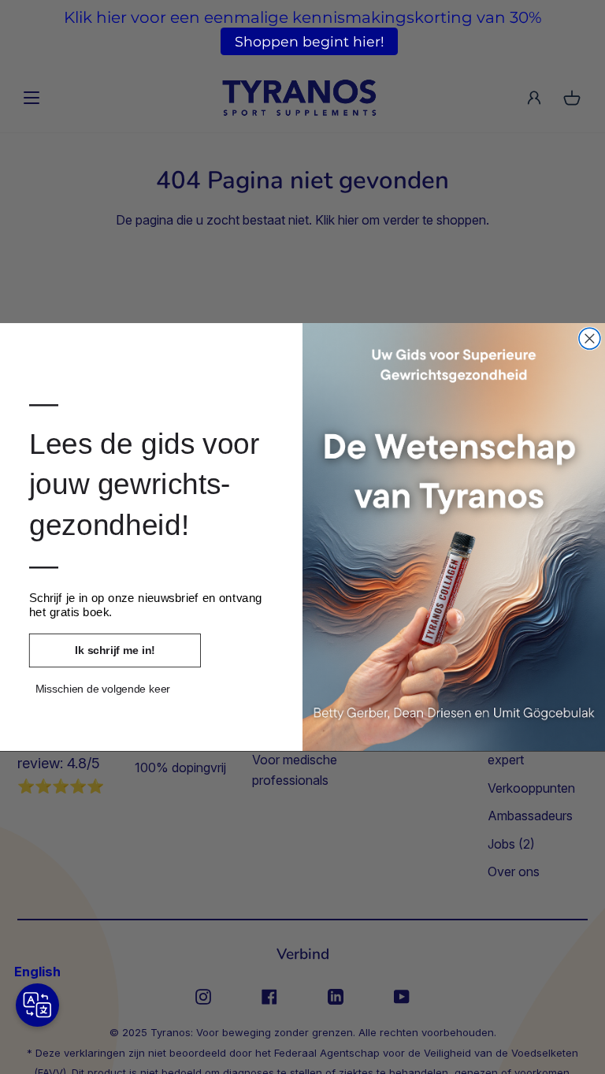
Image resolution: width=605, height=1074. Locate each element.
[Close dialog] (589, 338)
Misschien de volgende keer (102, 689)
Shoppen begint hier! (309, 41)
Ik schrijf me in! (114, 650)
